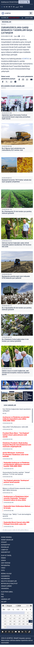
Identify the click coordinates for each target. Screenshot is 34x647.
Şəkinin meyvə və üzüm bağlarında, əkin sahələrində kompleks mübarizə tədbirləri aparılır (16, 372)
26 (14, 624)
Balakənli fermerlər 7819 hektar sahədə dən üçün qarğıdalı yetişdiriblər (16, 181)
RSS (2, 597)
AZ (2, 7)
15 (27, 618)
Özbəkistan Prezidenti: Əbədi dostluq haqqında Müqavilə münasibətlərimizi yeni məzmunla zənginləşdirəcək (17, 444)
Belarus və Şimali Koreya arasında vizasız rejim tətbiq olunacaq (16, 489)
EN (7, 7)
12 (14, 618)
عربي (17, 7)
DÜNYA (3, 560)
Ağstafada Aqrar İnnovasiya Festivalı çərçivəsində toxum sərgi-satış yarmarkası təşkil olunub (16, 117)
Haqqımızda (5, 576)
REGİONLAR (6, 22)
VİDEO (3, 568)
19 (14, 621)
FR (11, 7)
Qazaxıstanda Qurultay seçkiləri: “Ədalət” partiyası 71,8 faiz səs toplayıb (16, 473)
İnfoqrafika (5, 565)
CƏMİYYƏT (4, 550)
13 (19, 618)
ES (14, 7)
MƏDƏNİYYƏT (5, 552)
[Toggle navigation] (30, 13)
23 (31, 621)
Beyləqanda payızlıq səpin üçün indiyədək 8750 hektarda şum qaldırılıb (16, 277)
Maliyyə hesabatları (9, 581)
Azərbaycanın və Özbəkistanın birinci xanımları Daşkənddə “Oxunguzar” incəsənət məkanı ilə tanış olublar (16, 498)
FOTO (3, 570)
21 (23, 621)
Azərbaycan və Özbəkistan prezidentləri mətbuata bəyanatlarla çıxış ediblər (16, 419)
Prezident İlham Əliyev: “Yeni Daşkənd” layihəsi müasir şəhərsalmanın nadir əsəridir (16, 435)
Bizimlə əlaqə (6, 573)
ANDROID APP (5, 599)
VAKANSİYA (5, 588)
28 (23, 624)
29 (27, 624)
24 (5, 624)
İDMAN (3, 558)
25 (10, 624)
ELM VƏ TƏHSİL (6, 555)
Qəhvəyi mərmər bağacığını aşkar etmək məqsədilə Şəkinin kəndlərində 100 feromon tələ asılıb (16, 244)
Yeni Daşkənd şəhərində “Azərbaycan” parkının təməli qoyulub (16, 481)
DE (9, 7)
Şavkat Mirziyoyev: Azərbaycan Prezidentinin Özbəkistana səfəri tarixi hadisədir (15, 454)
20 (19, 621)
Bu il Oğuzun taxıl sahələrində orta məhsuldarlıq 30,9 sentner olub (13, 149)
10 (5, 618)
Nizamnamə (5, 578)
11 (10, 618)
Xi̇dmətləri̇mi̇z (6, 586)
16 (31, 618)
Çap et (16, 36)
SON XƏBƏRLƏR (10, 405)
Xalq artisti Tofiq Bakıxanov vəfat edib (15, 427)
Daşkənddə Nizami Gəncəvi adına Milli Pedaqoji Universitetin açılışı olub (16, 523)
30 (31, 624)
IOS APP (3, 602)
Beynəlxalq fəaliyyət (9, 583)
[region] (18, 469)
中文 (21, 7)
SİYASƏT (4, 542)
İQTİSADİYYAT (5, 545)
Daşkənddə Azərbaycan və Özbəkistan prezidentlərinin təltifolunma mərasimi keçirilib (16, 464)
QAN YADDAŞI (5, 563)
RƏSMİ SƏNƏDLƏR (7, 540)
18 (10, 621)
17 (5, 621)
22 (27, 621)
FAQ (2, 594)
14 (23, 618)
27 (19, 624)
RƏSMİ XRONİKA (6, 537)
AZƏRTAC (25, 59)
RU (4, 7)
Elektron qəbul (7, 592)
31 (5, 627)
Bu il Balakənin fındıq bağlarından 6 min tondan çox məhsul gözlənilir (15, 340)
